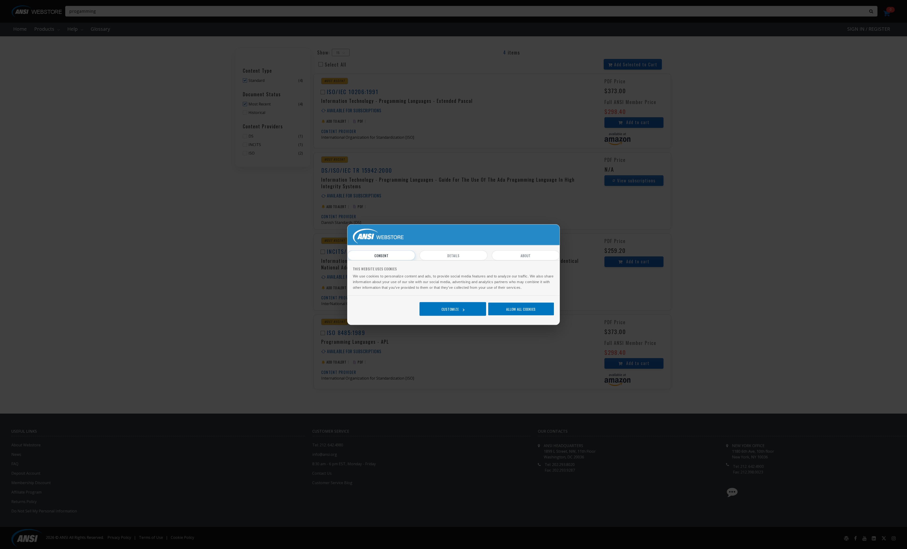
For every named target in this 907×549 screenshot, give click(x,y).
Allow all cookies (521, 309)
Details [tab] (453, 255)
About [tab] (526, 255)
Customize (450, 309)
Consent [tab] (381, 255)
